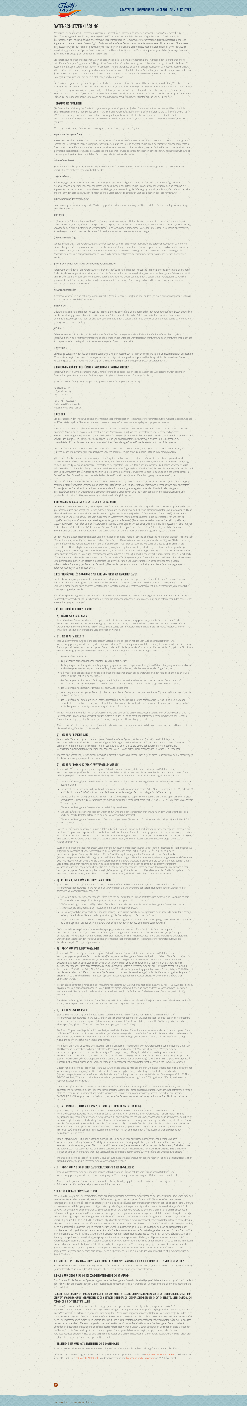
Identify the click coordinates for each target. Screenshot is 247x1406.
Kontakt (185, 9)
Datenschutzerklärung (75, 1402)
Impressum (58, 1402)
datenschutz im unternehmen (160, 1354)
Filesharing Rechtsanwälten (140, 1358)
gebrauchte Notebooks (87, 1358)
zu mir (174, 9)
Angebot (161, 9)
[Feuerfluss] (69, 16)
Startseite (127, 9)
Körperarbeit (145, 9)
